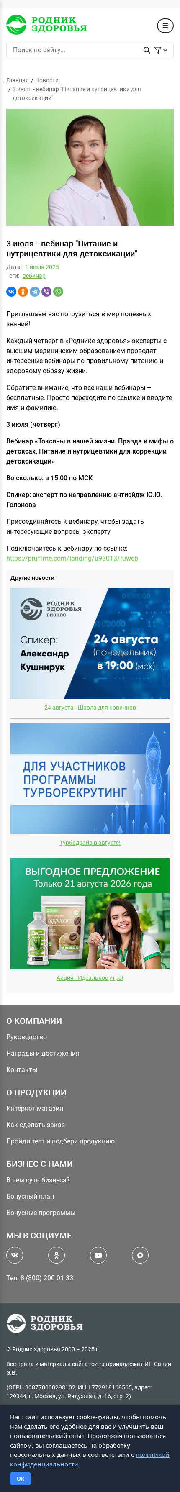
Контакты (21, 1070)
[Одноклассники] (23, 292)
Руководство (26, 1037)
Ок (20, 1478)
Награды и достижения (43, 1053)
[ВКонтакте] (11, 292)
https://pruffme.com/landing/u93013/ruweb (72, 558)
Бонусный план (30, 1196)
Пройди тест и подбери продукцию (60, 1141)
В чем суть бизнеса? (38, 1180)
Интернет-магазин (34, 1109)
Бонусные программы (40, 1213)
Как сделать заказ (35, 1125)
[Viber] (46, 292)
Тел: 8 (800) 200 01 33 (39, 1278)
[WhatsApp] (58, 292)
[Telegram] (35, 292)
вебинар (34, 275)
